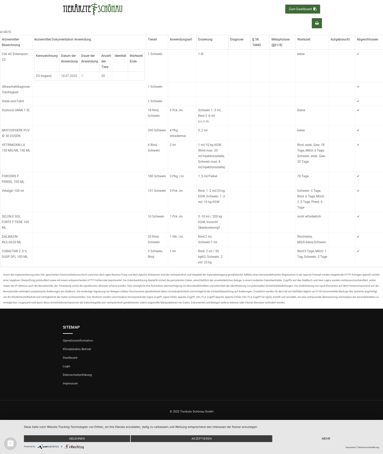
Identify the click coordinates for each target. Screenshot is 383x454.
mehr (326, 438)
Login (66, 366)
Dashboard (70, 357)
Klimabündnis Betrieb (77, 349)
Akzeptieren (202, 438)
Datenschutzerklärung (77, 375)
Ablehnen (77, 438)
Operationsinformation (78, 340)
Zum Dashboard (300, 9)
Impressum (70, 383)
